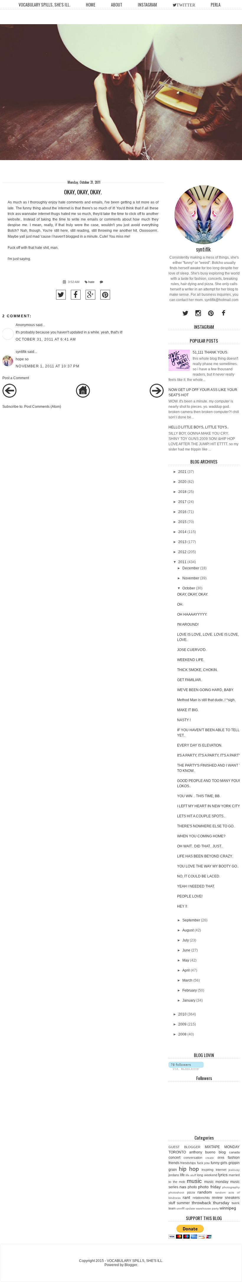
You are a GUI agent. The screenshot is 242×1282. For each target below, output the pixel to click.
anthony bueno (202, 1152)
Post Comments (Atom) (42, 407)
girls (223, 1163)
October (188, 588)
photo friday (209, 1186)
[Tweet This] (61, 294)
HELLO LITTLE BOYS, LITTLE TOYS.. (199, 427)
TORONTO (177, 1152)
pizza (191, 1192)
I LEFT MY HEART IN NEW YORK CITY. (208, 806)
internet (221, 1169)
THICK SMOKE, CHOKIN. (197, 670)
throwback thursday (211, 1202)
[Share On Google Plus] (90, 294)
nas (182, 1186)
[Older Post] (157, 397)
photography (231, 1187)
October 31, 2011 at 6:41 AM (46, 339)
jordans (174, 1175)
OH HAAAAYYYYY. (192, 614)
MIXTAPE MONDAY (222, 1147)
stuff (172, 1203)
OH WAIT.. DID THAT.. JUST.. (200, 846)
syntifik (21, 352)
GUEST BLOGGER (184, 1147)
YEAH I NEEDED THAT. (196, 886)
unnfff (180, 1208)
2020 (182, 482)
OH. (180, 604)
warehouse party (207, 1208)
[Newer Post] (9, 397)
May (185, 960)
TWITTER (185, 5)
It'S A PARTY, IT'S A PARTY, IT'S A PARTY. (209, 755)
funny (215, 1163)
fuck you (203, 1163)
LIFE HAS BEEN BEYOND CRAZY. (205, 856)
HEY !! (182, 906)
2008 (182, 1034)
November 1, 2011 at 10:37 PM (47, 366)
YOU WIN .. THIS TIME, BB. (198, 796)
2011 (182, 562)
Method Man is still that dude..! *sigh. (206, 700)
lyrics (223, 1174)
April (186, 970)
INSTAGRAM (147, 4)
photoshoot (176, 1192)
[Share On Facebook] (75, 294)
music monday (216, 1182)
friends (174, 1163)
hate (91, 282)
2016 (182, 512)
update (190, 1208)
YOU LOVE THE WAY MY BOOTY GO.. (208, 866)
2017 (182, 502)
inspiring (207, 1169)
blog (222, 1152)
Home (90, 4)
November (190, 578)
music (194, 1181)
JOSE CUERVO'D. (192, 650)
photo (192, 1187)
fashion (234, 1158)
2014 (182, 532)
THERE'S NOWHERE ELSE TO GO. (205, 826)
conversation (193, 1157)
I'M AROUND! (188, 624)
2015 (182, 522)
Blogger (131, 1265)
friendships (188, 1163)
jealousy (234, 1169)
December (190, 568)
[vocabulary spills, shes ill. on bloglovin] (186, 1068)
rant (186, 1197)
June (186, 950)
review (217, 1198)
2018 (182, 492)
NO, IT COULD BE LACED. (198, 876)
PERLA (215, 4)
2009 (182, 1024)
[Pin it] (105, 294)
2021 (182, 472)
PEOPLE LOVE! (189, 896)
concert (174, 1158)
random (204, 1192)
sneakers (232, 1198)
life (182, 1175)
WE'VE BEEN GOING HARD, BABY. (205, 690)
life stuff (191, 1175)
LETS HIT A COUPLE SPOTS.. (201, 816)
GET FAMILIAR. (189, 680)
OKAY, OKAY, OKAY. (192, 594)
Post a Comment (15, 378)
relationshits (201, 1197)
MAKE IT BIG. (188, 710)
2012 (182, 552)
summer (183, 1203)
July (185, 940)
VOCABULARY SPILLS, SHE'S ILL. (44, 4)
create (209, 1157)
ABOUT (116, 4)
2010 (182, 1014)
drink (221, 1157)
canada (234, 1152)
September (191, 920)
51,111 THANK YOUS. (210, 352)
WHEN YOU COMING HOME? (201, 836)
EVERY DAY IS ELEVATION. (199, 745)
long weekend (207, 1175)
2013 (182, 542)
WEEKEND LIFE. (190, 660)
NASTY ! (184, 720)
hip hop (189, 1169)
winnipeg (228, 1208)
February (189, 990)
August (188, 930)
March (187, 980)
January (188, 1000)
